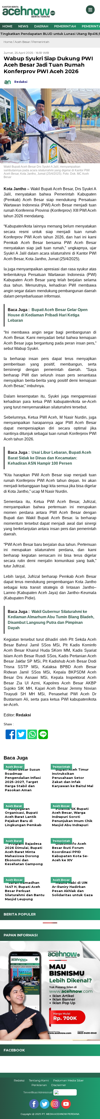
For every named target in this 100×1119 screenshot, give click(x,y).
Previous (6, 989)
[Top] (92, 1112)
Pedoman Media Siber (68, 1080)
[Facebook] (8, 731)
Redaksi (19, 1080)
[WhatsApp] (30, 731)
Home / (9, 42)
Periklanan (39, 1085)
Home (7, 26)
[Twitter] (19, 731)
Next (94, 989)
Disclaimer (58, 1085)
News (23, 26)
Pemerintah (65, 26)
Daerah (41, 26)
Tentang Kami (39, 1080)
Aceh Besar (22, 42)
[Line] (41, 731)
